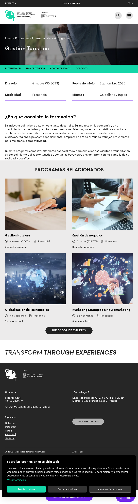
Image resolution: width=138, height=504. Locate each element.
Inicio (8, 38)
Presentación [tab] (13, 68)
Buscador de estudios (69, 330)
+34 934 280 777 (14, 400)
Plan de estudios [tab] (35, 68)
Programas (22, 38)
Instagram (10, 426)
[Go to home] (30, 15)
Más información (16, 480)
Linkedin (9, 423)
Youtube (9, 438)
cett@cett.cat (12, 397)
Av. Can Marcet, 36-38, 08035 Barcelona (27, 406)
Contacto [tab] (82, 68)
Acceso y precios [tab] (60, 68)
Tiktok (8, 430)
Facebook (10, 434)
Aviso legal (77, 451)
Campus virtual (71, 3)
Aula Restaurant (88, 421)
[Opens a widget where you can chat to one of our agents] (125, 498)
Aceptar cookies (26, 489)
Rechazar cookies (67, 489)
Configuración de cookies (110, 489)
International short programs (50, 38)
